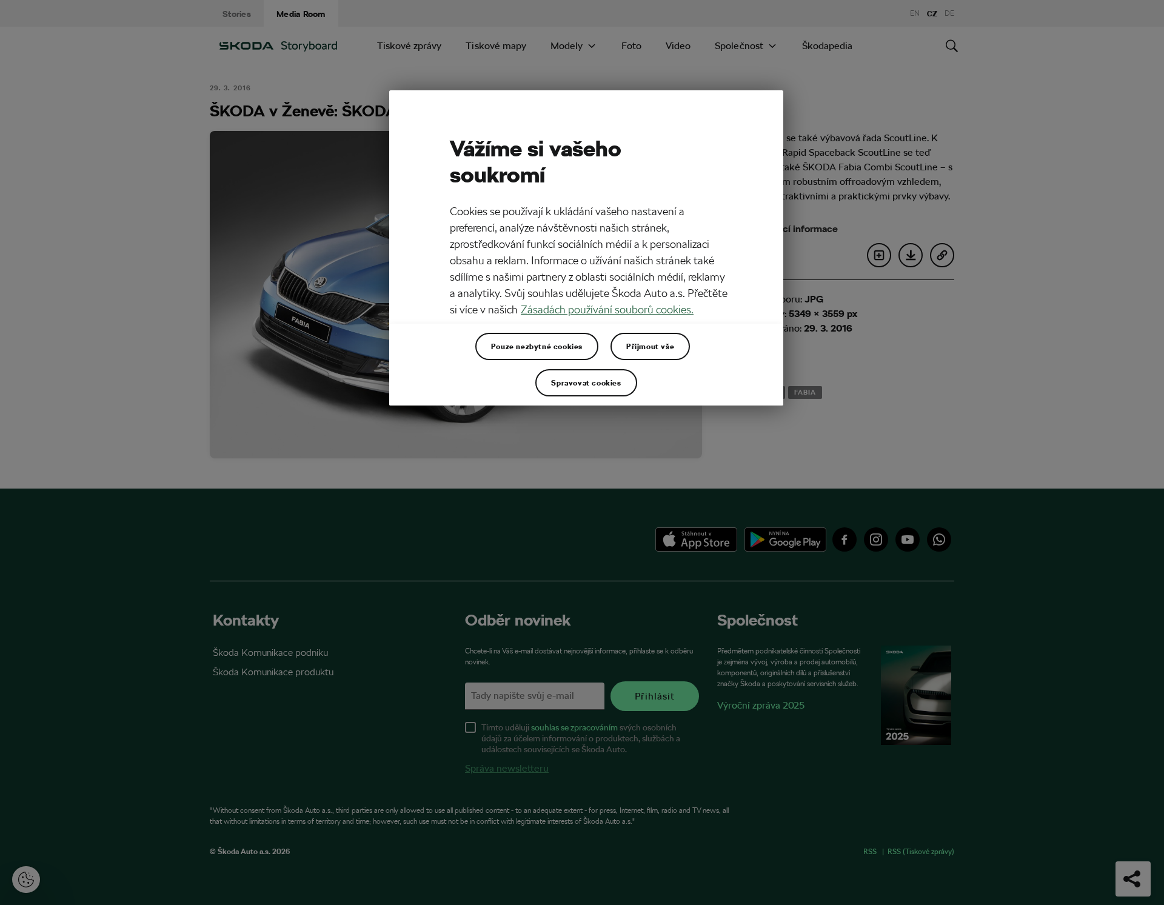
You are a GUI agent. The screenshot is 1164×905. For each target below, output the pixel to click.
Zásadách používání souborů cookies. (607, 309)
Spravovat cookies (586, 382)
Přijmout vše (650, 346)
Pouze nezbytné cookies (537, 346)
